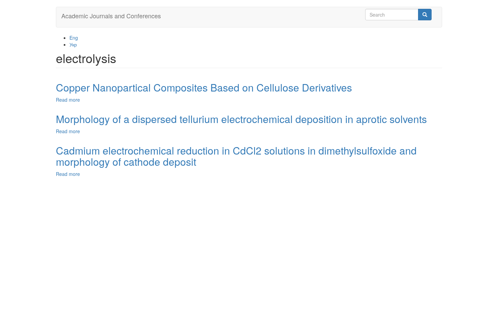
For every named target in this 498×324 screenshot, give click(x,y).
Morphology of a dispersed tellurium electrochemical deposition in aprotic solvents (241, 119)
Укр (73, 44)
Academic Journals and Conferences (111, 15)
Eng (73, 37)
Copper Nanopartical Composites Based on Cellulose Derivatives (204, 87)
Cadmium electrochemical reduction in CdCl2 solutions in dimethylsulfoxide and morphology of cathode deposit (236, 156)
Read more (68, 99)
